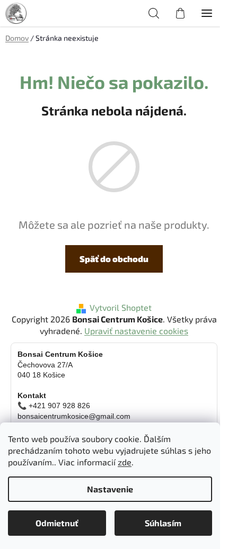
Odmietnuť (57, 523)
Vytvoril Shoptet (121, 307)
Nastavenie (110, 489)
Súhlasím (163, 523)
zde (124, 462)
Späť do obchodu (114, 259)
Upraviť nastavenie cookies (136, 331)
